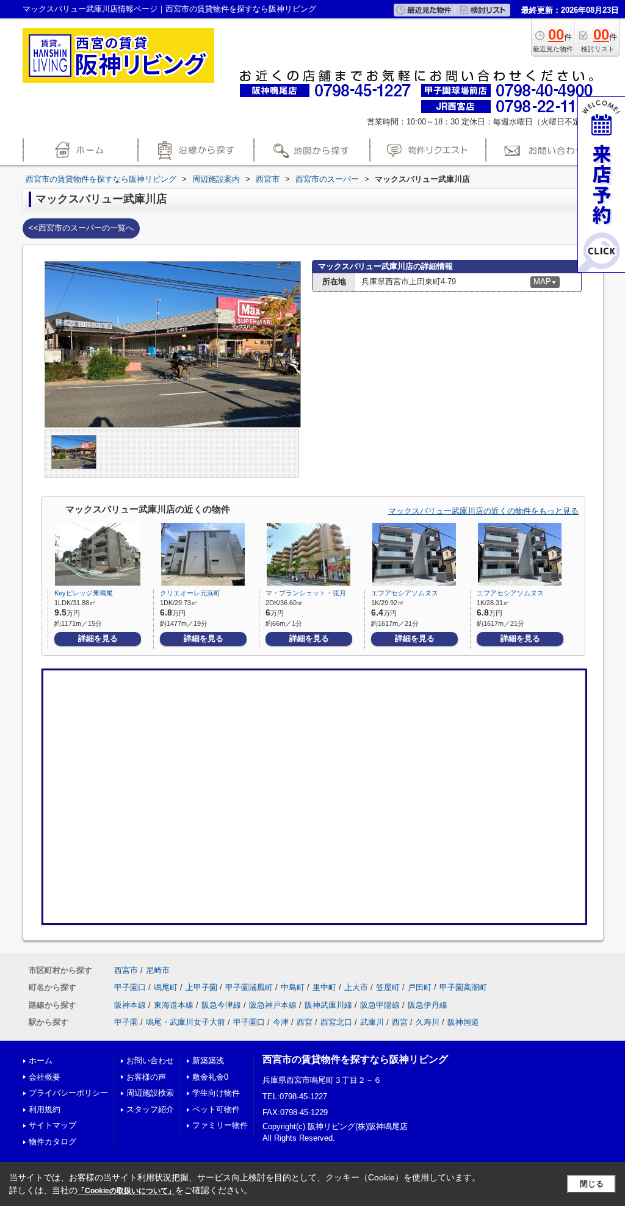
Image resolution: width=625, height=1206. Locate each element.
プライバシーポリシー (68, 1092)
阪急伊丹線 (427, 1005)
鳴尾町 (166, 987)
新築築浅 (208, 1060)
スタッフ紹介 (150, 1109)
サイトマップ (52, 1125)
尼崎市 (158, 970)
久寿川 (427, 1022)
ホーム (40, 1060)
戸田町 (420, 987)
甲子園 (126, 1022)
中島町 (293, 987)
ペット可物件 (216, 1109)
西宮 (304, 1022)
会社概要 (44, 1077)
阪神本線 (130, 1005)
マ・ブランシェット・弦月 (306, 593)
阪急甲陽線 (380, 1005)
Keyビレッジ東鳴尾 (83, 593)
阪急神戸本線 (273, 1005)
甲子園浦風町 (249, 987)
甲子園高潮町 (463, 987)
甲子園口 (130, 987)
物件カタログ (52, 1141)
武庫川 (372, 1022)
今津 (281, 1022)
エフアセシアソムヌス (404, 593)
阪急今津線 (221, 1005)
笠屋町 (388, 987)
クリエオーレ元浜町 (190, 593)
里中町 (324, 987)
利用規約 (44, 1109)
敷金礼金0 (210, 1077)
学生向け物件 (216, 1092)
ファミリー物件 (220, 1125)
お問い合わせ (150, 1060)
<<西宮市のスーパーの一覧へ (81, 227)
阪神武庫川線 (328, 1005)
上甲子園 (201, 987)
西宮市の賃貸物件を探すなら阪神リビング (355, 1059)
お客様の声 (146, 1077)
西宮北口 (336, 1022)
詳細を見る (98, 638)
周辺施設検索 (150, 1092)
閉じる (592, 1183)
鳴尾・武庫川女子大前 (185, 1022)
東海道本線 (173, 1005)
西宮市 (126, 970)
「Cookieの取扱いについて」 (126, 1190)
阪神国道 (463, 1022)
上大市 (356, 987)
